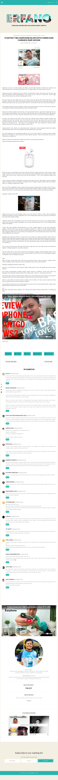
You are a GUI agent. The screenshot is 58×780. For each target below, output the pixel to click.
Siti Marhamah (10, 502)
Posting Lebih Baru (11, 361)
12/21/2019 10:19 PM (19, 579)
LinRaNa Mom (10, 428)
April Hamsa (9, 540)
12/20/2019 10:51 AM (22, 472)
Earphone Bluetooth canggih (22, 35)
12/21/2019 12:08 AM (19, 482)
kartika (8, 516)
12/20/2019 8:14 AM (22, 460)
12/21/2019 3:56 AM (21, 491)
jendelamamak (10, 482)
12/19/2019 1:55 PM (20, 388)
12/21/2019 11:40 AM (15, 516)
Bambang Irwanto (11, 460)
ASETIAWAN (9, 567)
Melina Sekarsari (11, 388)
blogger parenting (12, 472)
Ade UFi (8, 373)
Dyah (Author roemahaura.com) (16, 415)
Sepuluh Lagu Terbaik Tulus (28, 725)
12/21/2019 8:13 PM (24, 554)
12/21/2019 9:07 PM (17, 567)
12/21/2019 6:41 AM (19, 502)
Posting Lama (48, 361)
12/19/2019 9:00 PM (18, 428)
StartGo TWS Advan (38, 35)
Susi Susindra (10, 579)
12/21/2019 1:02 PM (16, 529)
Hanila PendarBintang (13, 554)
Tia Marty (9, 529)
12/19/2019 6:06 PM (31, 415)
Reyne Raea (9, 444)
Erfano (32, 773)
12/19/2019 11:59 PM (17, 444)
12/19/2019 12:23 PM (14, 373)
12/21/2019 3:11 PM (17, 540)
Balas (7, 383)
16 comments (33, 42)
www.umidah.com (11, 491)
